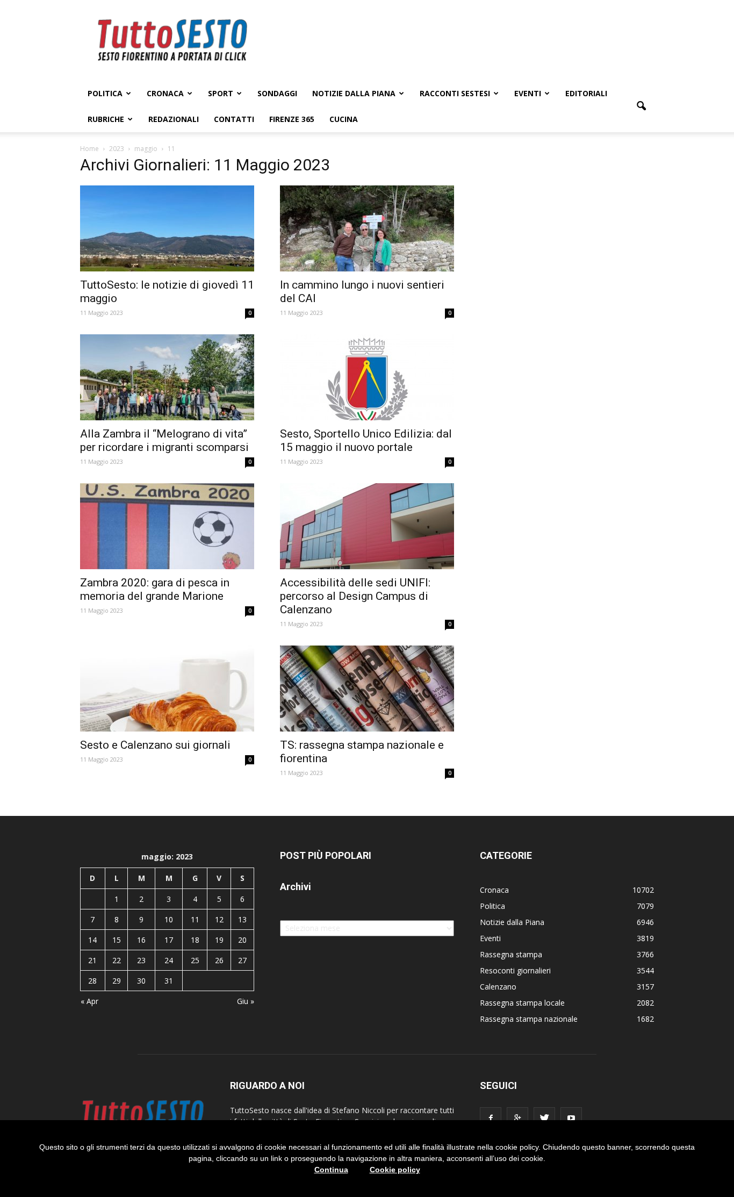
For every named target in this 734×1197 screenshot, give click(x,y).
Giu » (245, 1001)
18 (195, 940)
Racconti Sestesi (455, 93)
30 (141, 981)
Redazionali (173, 119)
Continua (331, 1169)
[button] (641, 106)
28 (92, 981)
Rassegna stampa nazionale (529, 1019)
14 (92, 940)
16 (141, 940)
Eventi (527, 93)
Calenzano (498, 986)
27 (242, 960)
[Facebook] (490, 1118)
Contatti (234, 119)
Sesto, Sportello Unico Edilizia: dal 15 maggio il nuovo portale (366, 440)
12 (219, 919)
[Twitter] (544, 1118)
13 (242, 919)
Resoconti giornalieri (515, 970)
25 (195, 960)
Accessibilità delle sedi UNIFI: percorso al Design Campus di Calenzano (355, 596)
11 (195, 919)
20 (242, 940)
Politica (105, 93)
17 (168, 940)
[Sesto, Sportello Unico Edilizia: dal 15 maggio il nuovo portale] (367, 377)
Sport (220, 93)
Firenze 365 (291, 119)
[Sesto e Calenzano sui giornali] (167, 689)
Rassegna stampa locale (522, 1003)
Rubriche (106, 119)
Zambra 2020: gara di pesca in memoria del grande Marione (154, 589)
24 (168, 960)
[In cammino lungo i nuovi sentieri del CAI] (367, 228)
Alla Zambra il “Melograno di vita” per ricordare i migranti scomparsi (164, 440)
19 (219, 940)
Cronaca (165, 93)
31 (168, 981)
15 (116, 940)
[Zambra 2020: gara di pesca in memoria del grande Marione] (167, 526)
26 (219, 960)
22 (116, 960)
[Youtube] (571, 1118)
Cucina (343, 119)
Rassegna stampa (511, 954)
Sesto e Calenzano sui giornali (155, 745)
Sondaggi (277, 93)
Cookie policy (395, 1169)
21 (92, 960)
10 (168, 919)
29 (116, 981)
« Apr (89, 1001)
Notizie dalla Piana (353, 93)
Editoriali (586, 93)
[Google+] (517, 1118)
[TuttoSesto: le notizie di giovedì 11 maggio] (167, 228)
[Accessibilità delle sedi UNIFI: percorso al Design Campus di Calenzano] (367, 526)
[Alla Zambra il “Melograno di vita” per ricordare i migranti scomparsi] (167, 377)
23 (141, 960)
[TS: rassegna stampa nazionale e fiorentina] (367, 689)
